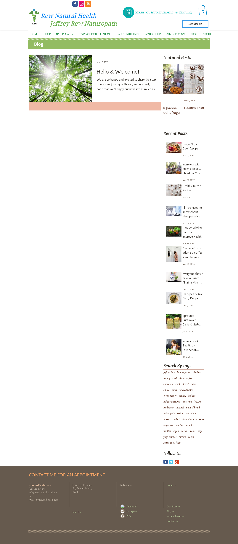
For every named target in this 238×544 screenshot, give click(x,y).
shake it (176, 419)
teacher (179, 425)
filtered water (186, 390)
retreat (166, 419)
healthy (182, 395)
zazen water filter (172, 442)
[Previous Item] (169, 79)
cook (178, 384)
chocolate (168, 384)
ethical (166, 390)
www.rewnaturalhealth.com (43, 499)
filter (174, 390)
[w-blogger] (122, 515)
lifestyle (197, 401)
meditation (168, 407)
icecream (187, 401)
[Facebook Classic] (165, 462)
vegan (176, 431)
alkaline (197, 372)
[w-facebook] (122, 506)
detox (194, 384)
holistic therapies (171, 401)
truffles (167, 431)
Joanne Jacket (184, 372)
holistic (191, 395)
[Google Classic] (177, 462)
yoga (200, 431)
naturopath (169, 413)
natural (180, 407)
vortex (184, 431)
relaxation (191, 413)
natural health (193, 407)
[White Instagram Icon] (122, 511)
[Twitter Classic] (171, 462)
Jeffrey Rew (169, 372)
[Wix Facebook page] (75, 4)
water (192, 431)
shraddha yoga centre (193, 419)
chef (175, 378)
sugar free (168, 425)
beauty (166, 378)
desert (186, 384)
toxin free (190, 425)
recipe (180, 413)
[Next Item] (198, 79)
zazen (191, 437)
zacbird (182, 437)
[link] (203, 10)
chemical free (185, 378)
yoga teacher (169, 437)
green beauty (169, 395)
